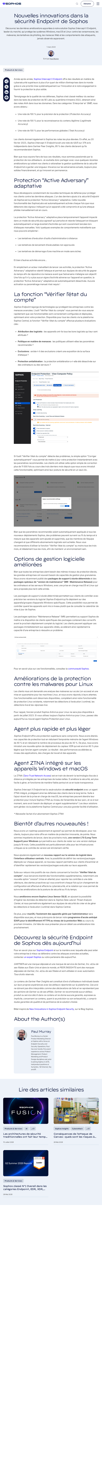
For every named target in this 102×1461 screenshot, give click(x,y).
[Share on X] (6, 87)
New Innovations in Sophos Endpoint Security (51, 1009)
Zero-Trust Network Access (37, 775)
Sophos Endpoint (45, 950)
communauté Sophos (78, 668)
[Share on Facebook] (6, 97)
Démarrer (87, 4)
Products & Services (13, 70)
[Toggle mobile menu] (98, 3)
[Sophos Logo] (12, 4)
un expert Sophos (32, 957)
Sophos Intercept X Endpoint (48, 79)
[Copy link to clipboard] (6, 81)
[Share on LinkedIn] (6, 92)
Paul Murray (54, 59)
